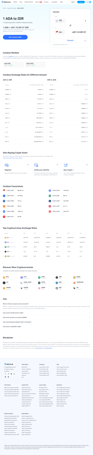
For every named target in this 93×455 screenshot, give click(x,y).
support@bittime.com (11, 367)
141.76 (35, 251)
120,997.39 (82, 242)
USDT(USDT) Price (26, 391)
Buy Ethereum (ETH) (44, 389)
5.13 (57, 246)
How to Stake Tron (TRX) (62, 397)
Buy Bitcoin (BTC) (43, 387)
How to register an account (63, 367)
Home (4, 8)
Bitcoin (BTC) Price (26, 387)
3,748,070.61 (83, 237)
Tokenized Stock (28, 2)
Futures (38, 2)
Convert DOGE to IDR (44, 375)
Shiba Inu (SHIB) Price (27, 399)
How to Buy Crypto (43, 395)
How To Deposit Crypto (62, 375)
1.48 (24, 251)
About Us (24, 375)
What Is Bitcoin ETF (61, 399)
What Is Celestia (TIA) (62, 403)
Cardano (10, 56)
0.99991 (25, 246)
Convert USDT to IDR (44, 367)
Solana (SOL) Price (26, 395)
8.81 (35, 256)
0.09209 (25, 256)
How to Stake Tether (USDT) (63, 389)
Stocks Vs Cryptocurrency (27, 418)
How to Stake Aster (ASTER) (63, 391)
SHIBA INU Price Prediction (10, 420)
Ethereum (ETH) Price (27, 389)
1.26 (47, 251)
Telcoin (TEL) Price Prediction (11, 395)
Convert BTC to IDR (43, 369)
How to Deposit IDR (61, 371)
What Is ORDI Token (61, 401)
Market (15, 2)
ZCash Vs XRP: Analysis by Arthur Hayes (13, 393)
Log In (73, 2)
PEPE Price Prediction (9, 422)
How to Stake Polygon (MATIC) (64, 395)
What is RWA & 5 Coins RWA (10, 428)
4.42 (81, 256)
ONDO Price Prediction (9, 430)
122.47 (69, 251)
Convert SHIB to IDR (44, 371)
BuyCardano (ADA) (15, 37)
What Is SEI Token (26, 430)
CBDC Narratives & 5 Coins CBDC (11, 434)
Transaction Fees (26, 373)
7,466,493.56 (37, 237)
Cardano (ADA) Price (26, 403)
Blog (61, 2)
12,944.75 (58, 242)
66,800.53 (48, 237)
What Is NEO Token (26, 434)
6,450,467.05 (70, 237)
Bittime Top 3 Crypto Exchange (11, 387)
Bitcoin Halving (60, 406)
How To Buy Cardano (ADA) (45, 406)
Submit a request (10, 369)
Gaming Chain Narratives (10, 432)
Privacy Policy (48, 348)
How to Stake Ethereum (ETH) (63, 387)
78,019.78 (25, 237)
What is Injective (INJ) (27, 424)
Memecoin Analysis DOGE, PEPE (11, 416)
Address (8, 371)
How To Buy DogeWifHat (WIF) (46, 403)
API (22, 377)
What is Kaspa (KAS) (26, 432)
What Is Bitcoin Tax (26, 426)
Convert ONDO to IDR (44, 373)
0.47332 (58, 256)
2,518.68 (25, 242)
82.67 (68, 246)
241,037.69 (36, 242)
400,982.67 (59, 237)
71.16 (81, 251)
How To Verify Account (62, 369)
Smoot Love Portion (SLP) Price (29, 393)
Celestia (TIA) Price (26, 401)
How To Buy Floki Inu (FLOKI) (46, 401)
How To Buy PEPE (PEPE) (44, 399)
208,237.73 (70, 242)
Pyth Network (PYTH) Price (28, 397)
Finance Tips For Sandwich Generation (30, 420)
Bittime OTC (24, 367)
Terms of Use (38, 348)
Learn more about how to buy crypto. (12, 158)
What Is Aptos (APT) (26, 422)
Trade (20, 2)
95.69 (35, 246)
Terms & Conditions (26, 369)
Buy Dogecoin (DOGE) (44, 393)
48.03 (81, 246)
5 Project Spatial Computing (10, 426)
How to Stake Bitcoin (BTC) (63, 393)
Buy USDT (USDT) (43, 391)
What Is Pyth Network (27, 428)
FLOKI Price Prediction (9, 424)
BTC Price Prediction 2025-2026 (11, 389)
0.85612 (48, 246)
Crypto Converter (11, 8)
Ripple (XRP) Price (26, 406)
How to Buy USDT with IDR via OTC (12, 391)
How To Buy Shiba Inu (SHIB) (46, 397)
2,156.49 (48, 242)
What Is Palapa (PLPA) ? (27, 416)
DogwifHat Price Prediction (10, 418)
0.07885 (48, 256)
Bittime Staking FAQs (61, 373)
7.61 (57, 251)
